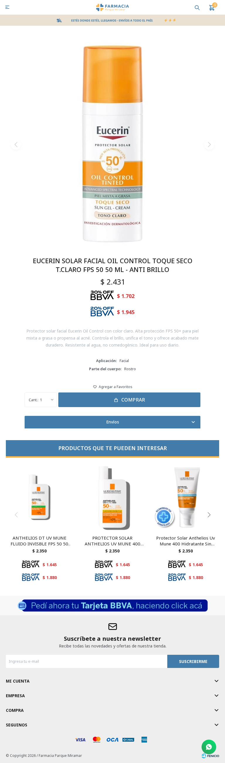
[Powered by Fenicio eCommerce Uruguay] (210, 755)
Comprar (133, 400)
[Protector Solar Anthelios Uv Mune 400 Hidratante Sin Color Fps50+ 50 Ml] (185, 497)
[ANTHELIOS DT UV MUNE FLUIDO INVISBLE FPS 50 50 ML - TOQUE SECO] (39, 497)
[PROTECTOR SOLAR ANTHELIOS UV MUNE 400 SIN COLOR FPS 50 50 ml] (112, 497)
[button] (197, 7)
